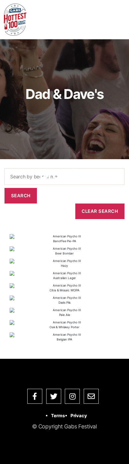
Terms (57, 415)
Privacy (78, 415)
